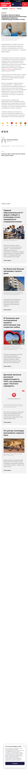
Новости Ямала (9, 155)
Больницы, (4, 154)
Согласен (14, 763)
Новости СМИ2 (5, 203)
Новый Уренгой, (16, 154)
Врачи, (10, 154)
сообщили (9, 69)
